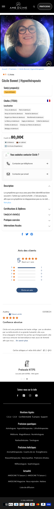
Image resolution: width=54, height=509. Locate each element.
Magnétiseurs (24, 434)
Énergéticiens (41, 452)
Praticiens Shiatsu (41, 458)
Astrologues (11, 428)
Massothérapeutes (13, 458)
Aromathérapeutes (14, 452)
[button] (21, 379)
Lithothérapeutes (41, 428)
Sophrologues (33, 464)
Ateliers (43, 481)
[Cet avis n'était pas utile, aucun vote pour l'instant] (48, 350)
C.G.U (9, 416)
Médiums (14, 434)
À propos (36, 416)
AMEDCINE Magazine (16, 481)
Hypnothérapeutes (25, 428)
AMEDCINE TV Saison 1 (37, 475)
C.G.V (15, 416)
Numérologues (37, 434)
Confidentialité (25, 416)
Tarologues (34, 440)
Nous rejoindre (32, 481)
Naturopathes (27, 458)
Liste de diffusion (27, 487)
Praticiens (45, 6)
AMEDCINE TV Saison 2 (17, 475)
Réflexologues (21, 464)
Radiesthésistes (21, 440)
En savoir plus (22, 340)
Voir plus (7, 202)
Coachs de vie (29, 452)
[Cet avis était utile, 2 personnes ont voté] (44, 350)
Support (44, 416)
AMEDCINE (29, 500)
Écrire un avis (27, 290)
